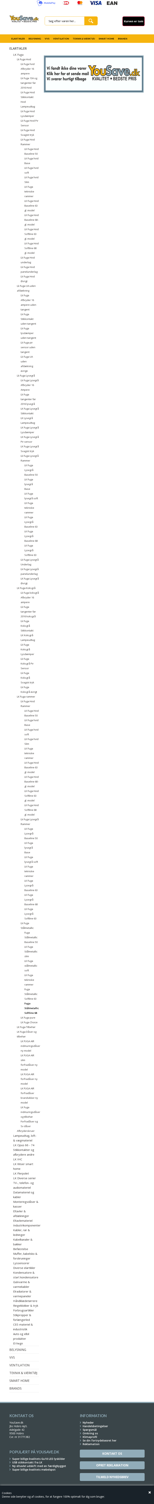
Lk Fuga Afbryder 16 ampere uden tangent (28, 302)
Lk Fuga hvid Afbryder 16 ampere (28, 68)
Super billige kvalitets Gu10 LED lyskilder (38, 1459)
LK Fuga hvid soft (31, 170)
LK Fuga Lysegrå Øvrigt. (30, 581)
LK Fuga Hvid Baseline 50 (31, 151)
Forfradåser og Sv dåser (29, 1124)
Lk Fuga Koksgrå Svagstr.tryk (27, 677)
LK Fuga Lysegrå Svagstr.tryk (30, 449)
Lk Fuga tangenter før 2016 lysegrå (28, 399)
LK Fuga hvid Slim (31, 180)
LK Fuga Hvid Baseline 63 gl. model (31, 205)
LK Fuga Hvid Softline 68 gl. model (31, 248)
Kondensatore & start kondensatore (25, 1275)
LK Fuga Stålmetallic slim (30, 951)
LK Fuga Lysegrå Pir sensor (30, 439)
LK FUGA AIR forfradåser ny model (29, 1079)
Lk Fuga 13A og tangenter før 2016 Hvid (29, 82)
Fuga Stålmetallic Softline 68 (31, 1008)
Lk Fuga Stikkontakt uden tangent (28, 319)
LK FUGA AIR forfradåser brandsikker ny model (29, 1095)
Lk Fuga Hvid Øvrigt (28, 279)
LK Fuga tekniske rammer (29, 191)
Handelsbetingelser (95, 1426)
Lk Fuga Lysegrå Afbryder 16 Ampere (30, 385)
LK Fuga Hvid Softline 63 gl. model (31, 234)
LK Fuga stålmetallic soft (30, 965)
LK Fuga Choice (29, 1022)
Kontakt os (112, 1454)
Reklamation (91, 1444)
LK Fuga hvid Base (31, 161)
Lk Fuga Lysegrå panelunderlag (30, 571)
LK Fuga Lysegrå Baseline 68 (31, 536)
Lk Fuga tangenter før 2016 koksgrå (28, 611)
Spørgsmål (90, 1429)
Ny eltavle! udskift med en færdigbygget (39, 1466)
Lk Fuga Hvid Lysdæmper (28, 114)
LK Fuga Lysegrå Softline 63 (30, 550)
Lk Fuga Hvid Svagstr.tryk (28, 132)
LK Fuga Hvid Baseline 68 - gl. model (31, 219)
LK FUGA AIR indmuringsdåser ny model (30, 1045)
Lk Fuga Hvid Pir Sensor (29, 123)
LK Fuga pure (28, 1017)
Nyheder (88, 1422)
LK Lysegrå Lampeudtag (28, 420)
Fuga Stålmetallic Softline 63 (30, 994)
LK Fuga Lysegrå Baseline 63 (31, 521)
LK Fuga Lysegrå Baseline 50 (31, 470)
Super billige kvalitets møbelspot (34, 1469)
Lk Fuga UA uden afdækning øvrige (27, 364)
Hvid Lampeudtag (28, 104)
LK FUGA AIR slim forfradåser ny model (29, 1062)
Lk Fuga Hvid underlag (28, 260)
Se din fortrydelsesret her (99, 1440)
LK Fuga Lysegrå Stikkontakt (30, 411)
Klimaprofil (90, 1437)
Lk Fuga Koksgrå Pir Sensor (27, 663)
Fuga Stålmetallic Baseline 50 (31, 937)
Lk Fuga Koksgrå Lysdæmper (27, 649)
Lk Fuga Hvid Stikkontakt (28, 95)
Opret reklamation (112, 1465)
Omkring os (90, 1433)
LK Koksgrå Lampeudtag (28, 638)
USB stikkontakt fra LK (27, 1462)
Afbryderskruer (26, 1131)
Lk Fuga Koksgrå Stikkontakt (27, 625)
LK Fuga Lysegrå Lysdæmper (30, 430)
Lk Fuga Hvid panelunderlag (29, 269)
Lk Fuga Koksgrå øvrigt (29, 689)
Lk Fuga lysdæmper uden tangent (28, 333)
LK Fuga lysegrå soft (31, 496)
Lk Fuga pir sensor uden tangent (28, 347)
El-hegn (18, 1343)
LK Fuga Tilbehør (26, 1027)
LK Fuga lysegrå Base (28, 484)
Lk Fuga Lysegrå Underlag (30, 562)
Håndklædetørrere (25, 1301)
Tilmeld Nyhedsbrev (112, 1477)
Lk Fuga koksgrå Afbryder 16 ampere (30, 597)
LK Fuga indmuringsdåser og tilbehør (30, 1112)
